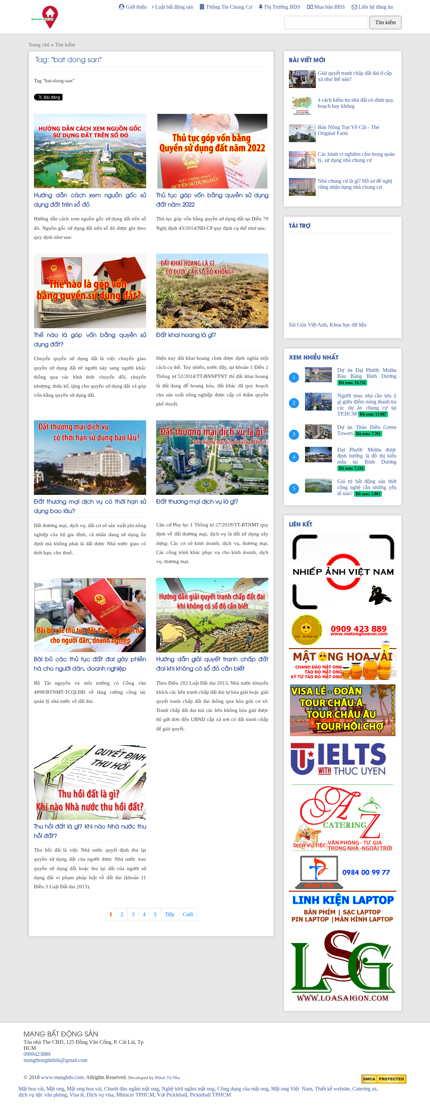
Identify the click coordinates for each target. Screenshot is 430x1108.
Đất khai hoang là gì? (186, 334)
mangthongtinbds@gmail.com (55, 1060)
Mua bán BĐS (329, 7)
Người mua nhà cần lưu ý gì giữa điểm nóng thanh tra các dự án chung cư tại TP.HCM (366, 405)
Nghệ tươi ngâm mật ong (188, 1089)
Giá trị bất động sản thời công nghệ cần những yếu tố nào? (366, 487)
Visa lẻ (77, 1095)
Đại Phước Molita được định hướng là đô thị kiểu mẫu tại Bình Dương (366, 456)
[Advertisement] (342, 274)
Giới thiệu (135, 7)
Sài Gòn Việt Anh (308, 325)
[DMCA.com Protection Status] (383, 1078)
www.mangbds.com (62, 1077)
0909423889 (37, 1054)
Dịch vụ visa (100, 1095)
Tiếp (169, 914)
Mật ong (55, 1089)
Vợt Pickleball (172, 1095)
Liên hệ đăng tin (375, 7)
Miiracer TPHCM (135, 1095)
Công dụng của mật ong (242, 1089)
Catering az (364, 1089)
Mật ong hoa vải (84, 1089)
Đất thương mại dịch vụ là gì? (197, 501)
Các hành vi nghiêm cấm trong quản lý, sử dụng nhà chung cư (356, 157)
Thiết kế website (332, 1089)
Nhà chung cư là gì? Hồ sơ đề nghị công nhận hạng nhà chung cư (355, 184)
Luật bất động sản (173, 7)
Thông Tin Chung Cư (228, 7)
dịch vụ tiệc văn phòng (42, 1095)
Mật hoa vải (31, 1089)
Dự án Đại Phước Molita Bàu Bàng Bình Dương (366, 373)
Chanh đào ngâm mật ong (131, 1089)
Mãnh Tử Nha (167, 1077)
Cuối (188, 914)
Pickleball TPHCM (210, 1095)
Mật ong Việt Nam (291, 1089)
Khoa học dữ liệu (348, 325)
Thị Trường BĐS (281, 7)
